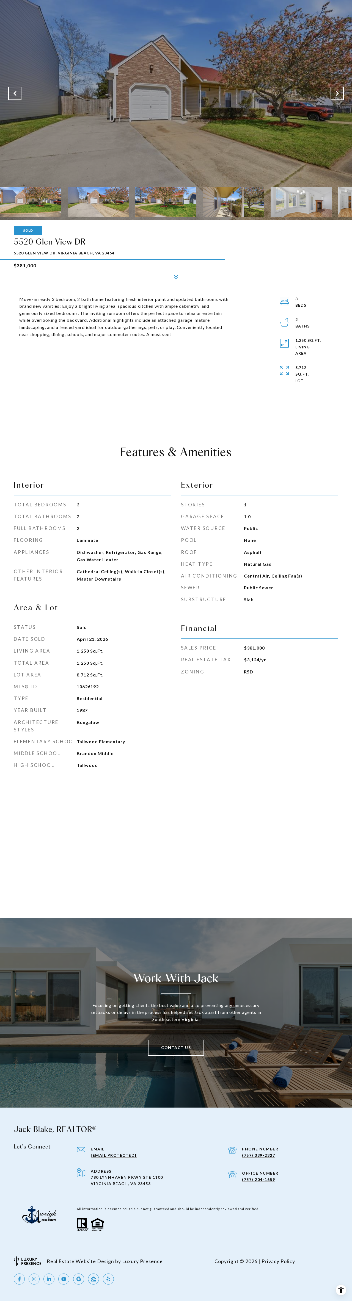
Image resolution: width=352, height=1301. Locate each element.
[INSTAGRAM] (34, 1279)
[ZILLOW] (93, 1279)
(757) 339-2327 (258, 1155)
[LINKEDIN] (48, 1279)
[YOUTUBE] (63, 1279)
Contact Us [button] (176, 1047)
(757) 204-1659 (258, 1179)
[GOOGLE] (78, 1279)
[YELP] (108, 1279)
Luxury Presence (142, 1261)
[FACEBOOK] (19, 1279)
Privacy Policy (278, 1261)
